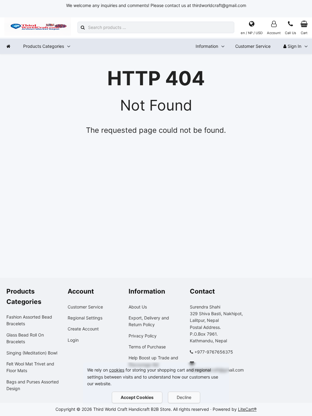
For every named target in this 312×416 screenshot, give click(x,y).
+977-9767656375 (213, 351)
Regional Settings (85, 317)
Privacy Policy (143, 335)
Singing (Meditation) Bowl (31, 352)
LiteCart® (247, 409)
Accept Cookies (137, 397)
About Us (138, 306)
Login (73, 340)
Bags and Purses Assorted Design (32, 385)
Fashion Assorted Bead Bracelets (29, 320)
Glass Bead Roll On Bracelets (25, 338)
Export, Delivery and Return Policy (149, 321)
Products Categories (43, 46)
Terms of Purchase (147, 346)
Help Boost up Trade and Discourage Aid (153, 361)
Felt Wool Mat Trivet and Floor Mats (30, 367)
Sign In (293, 46)
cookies (116, 369)
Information (207, 46)
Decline (184, 397)
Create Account (83, 328)
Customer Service (253, 46)
